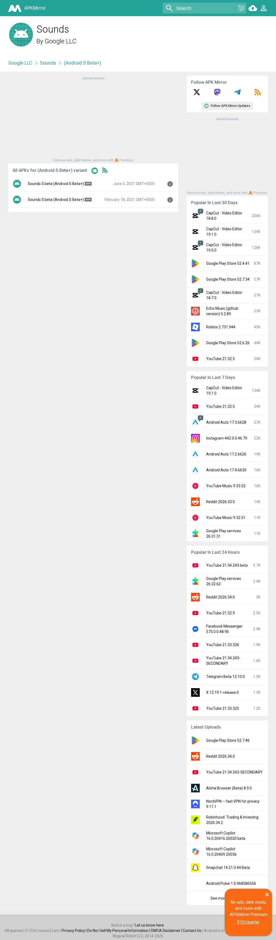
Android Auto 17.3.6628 (226, 422)
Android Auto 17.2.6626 (226, 454)
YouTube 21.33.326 (222, 645)
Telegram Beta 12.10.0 (225, 676)
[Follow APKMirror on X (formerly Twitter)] (197, 94)
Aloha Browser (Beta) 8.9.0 (229, 788)
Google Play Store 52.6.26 (228, 343)
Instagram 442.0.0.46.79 (226, 438)
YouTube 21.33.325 (222, 708)
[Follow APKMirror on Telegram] (237, 94)
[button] (94, 172)
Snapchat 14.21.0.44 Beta (228, 867)
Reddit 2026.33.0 (220, 502)
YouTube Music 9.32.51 (226, 518)
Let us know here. (150, 925)
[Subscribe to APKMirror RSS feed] (257, 94)
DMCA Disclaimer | (167, 930)
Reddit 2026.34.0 (220, 597)
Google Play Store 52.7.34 (228, 279)
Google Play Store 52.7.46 (228, 740)
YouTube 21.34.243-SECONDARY (234, 772)
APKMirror (35, 8)
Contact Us (192, 930)
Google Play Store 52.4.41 (228, 263)
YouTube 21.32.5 (220, 359)
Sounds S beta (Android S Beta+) (56, 184)
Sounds (48, 63)
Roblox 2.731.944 (220, 327)
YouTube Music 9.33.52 (226, 486)
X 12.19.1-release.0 (222, 692)
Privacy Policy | (74, 930)
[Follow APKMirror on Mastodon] (217, 94)
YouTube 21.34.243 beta (227, 565)
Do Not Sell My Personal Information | (119, 930)
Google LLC (61, 41)
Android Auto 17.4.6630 (226, 470)
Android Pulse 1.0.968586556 (231, 883)
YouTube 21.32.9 (220, 613)
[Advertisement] (93, 118)
